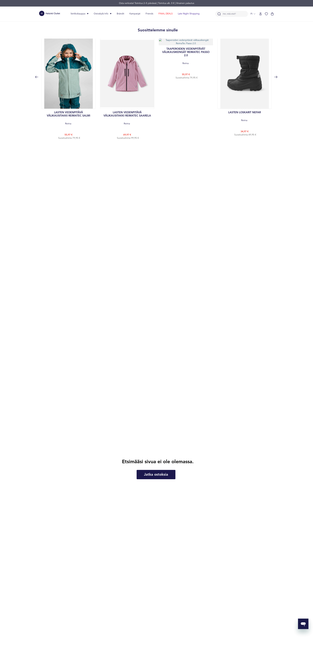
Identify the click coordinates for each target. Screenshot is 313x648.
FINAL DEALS (165, 14)
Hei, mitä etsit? (229, 14)
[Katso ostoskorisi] (272, 14)
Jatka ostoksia (156, 474)
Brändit (120, 14)
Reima (68, 118)
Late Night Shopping (189, 14)
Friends (149, 14)
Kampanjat (134, 14)
